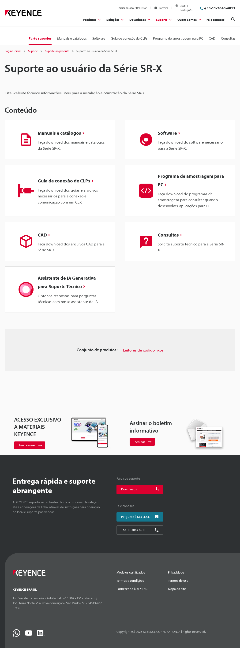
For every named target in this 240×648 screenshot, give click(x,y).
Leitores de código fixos (143, 350)
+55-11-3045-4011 (219, 8)
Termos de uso (178, 580)
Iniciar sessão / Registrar (132, 8)
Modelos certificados (130, 572)
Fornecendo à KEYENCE (132, 589)
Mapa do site (177, 589)
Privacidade (176, 572)
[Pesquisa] (233, 19)
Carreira (163, 8)
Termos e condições (130, 580)
